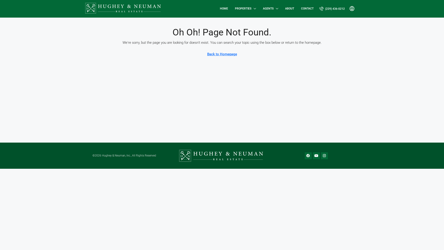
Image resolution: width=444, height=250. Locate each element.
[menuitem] (332, 9)
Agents (268, 8)
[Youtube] (316, 155)
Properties (243, 8)
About (289, 8)
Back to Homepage (222, 54)
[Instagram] (324, 155)
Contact (307, 8)
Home (224, 8)
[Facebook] (308, 155)
